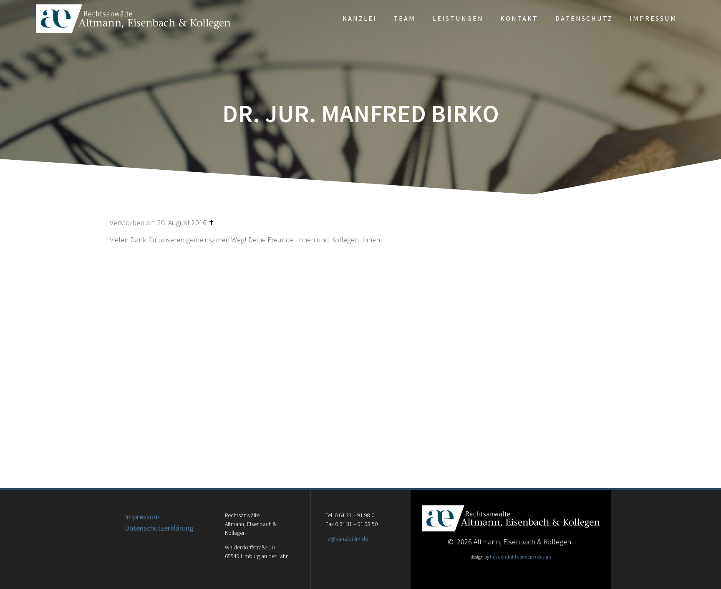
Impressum (653, 18)
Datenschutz (584, 18)
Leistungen (458, 18)
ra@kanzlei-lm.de (346, 538)
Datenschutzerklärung (159, 528)
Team (404, 18)
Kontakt (519, 18)
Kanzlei (360, 18)
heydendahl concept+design (520, 557)
